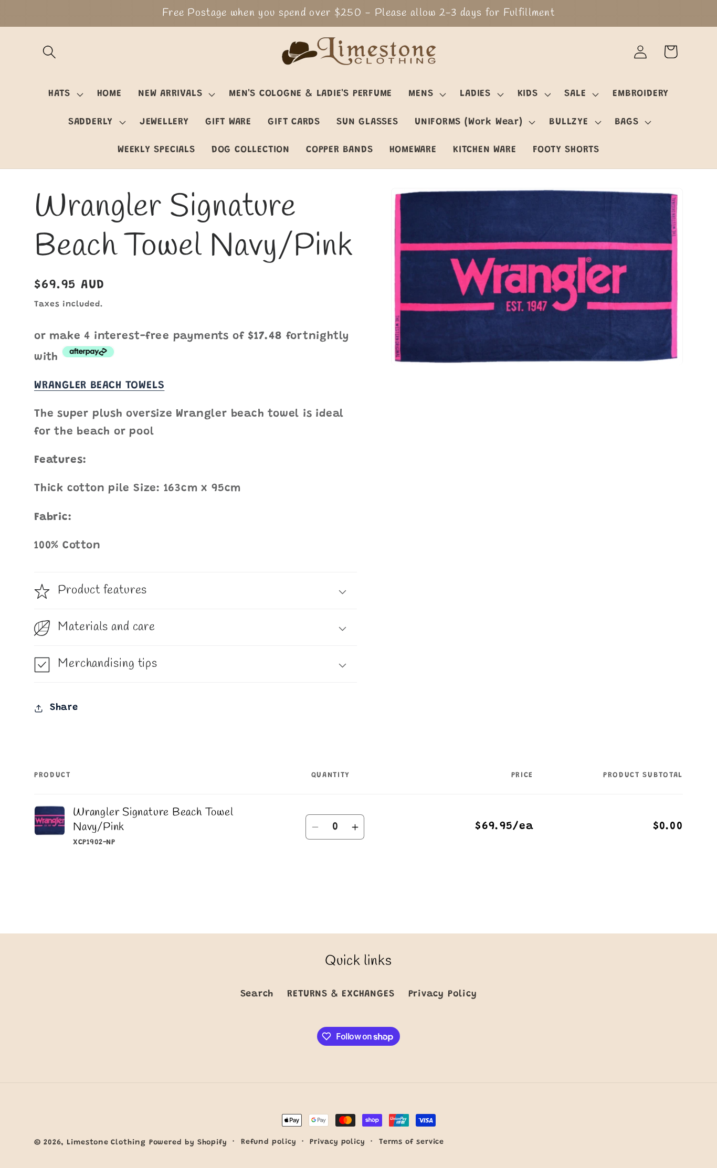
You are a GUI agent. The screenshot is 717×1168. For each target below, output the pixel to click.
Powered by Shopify (188, 1142)
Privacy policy (337, 1142)
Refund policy (269, 1142)
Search (257, 995)
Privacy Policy (442, 995)
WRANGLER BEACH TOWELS (99, 385)
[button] (49, 52)
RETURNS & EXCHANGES (340, 995)
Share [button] (64, 708)
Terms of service (412, 1142)
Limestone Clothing (106, 1142)
